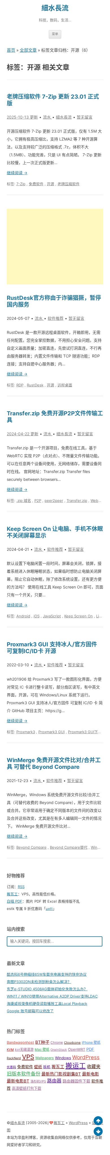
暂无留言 (85, 117)
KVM (10, 1050)
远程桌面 (65, 385)
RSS (21, 886)
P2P (37, 500)
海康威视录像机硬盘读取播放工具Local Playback (47, 1003)
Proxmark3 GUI (51, 732)
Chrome (56, 1042)
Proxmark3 (25, 732)
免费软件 (36, 184)
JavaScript (52, 616)
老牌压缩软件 (69, 184)
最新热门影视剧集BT (61, 1074)
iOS (36, 616)
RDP (19, 385)
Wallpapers (44, 1058)
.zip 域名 (23, 500)
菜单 (55, 34)
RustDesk (35, 385)
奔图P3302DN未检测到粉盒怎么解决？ (39, 981)
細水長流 (55, 8)
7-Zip (20, 184)
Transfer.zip (77, 500)
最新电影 (90, 1074)
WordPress (86, 1057)
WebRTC (98, 500)
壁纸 (38, 1066)
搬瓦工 (12, 894)
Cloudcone (72, 1043)
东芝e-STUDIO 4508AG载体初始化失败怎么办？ (47, 989)
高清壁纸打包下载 (26, 1088)
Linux (100, 616)
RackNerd (14, 1058)
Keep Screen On (78, 616)
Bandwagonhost (20, 1042)
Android (23, 616)
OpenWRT (76, 1049)
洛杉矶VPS (38, 1081)
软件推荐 (55, 318)
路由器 (54, 1081)
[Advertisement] (55, 246)
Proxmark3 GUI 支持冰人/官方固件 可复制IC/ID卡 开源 (52, 647)
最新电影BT (18, 1081)
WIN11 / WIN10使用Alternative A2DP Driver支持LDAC (52, 996)
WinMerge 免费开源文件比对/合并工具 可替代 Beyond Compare (54, 763)
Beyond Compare (31, 847)
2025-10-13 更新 (22, 117)
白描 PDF (14, 901)
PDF (90, 1049)
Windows (63, 1058)
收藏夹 (93, 1066)
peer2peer (54, 500)
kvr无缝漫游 (24, 1049)
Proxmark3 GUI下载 (85, 732)
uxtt (49, 908)
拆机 (46, 1067)
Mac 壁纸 (42, 1049)
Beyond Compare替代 (68, 847)
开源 (50, 184)
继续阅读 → (17, 172)
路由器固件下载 (76, 1081)
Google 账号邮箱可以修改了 (30, 1011)
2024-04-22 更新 (22, 433)
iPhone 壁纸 (91, 1042)
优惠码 (11, 1067)
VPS (28, 1057)
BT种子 (42, 1042)
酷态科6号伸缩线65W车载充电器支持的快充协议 (47, 974)
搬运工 (75, 1066)
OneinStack (58, 1050)
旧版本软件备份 (23, 1074)
